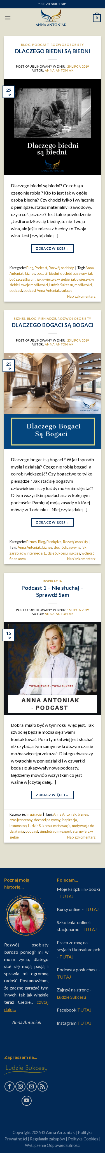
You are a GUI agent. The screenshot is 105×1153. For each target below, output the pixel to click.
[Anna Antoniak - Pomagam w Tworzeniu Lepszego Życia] (53, 18)
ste (75, 831)
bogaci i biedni (48, 273)
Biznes (19, 318)
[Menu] (7, 18)
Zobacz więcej (52, 248)
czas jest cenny (21, 820)
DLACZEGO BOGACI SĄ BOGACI (53, 325)
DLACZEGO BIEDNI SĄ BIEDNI (52, 51)
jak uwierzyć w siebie (53, 279)
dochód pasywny (73, 273)
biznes (30, 273)
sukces (66, 290)
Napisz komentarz (81, 296)
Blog (26, 44)
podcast (16, 290)
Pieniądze (47, 318)
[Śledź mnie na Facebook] (9, 1086)
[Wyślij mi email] (32, 1086)
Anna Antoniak (59, 70)
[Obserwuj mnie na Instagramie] (20, 1086)
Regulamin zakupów (47, 1139)
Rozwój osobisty (67, 44)
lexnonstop (18, 825)
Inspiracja (52, 581)
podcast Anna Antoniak (42, 290)
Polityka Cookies (83, 1139)
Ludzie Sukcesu (61, 285)
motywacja (62, 825)
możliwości (83, 285)
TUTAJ (66, 896)
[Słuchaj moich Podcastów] (43, 1086)
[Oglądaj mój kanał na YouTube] (27, 1101)
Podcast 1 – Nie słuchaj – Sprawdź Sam (53, 591)
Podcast (40, 44)
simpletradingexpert (55, 831)
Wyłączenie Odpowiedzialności (52, 1145)
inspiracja (69, 820)
